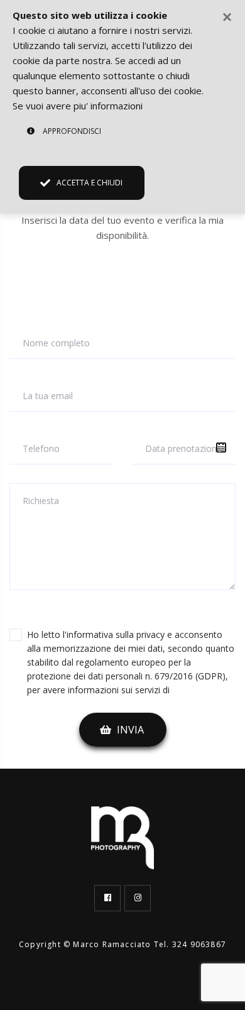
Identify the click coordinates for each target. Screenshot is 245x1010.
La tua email (48, 396)
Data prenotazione (183, 448)
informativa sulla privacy (116, 634)
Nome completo (56, 343)
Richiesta (41, 501)
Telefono (41, 448)
